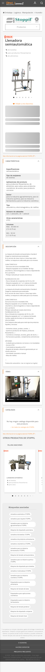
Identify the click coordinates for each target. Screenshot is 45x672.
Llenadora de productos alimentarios (22, 539)
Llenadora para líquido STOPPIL (20, 519)
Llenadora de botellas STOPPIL (20, 535)
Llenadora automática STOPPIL (20, 514)
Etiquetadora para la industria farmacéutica (20, 601)
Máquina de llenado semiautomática (22, 555)
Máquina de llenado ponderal (19, 607)
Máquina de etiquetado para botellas (22, 566)
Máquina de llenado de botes (19, 589)
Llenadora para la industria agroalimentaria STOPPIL (19, 524)
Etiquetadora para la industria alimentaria (20, 583)
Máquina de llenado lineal (18, 616)
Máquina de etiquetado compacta (21, 611)
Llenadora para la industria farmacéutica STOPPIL (19, 549)
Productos (21, 27)
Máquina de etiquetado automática (21, 530)
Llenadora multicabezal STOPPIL (20, 571)
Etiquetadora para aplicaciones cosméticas (20, 594)
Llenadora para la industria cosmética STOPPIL (19, 577)
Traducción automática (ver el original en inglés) (21, 363)
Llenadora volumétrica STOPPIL (20, 544)
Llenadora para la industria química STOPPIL (21, 561)
